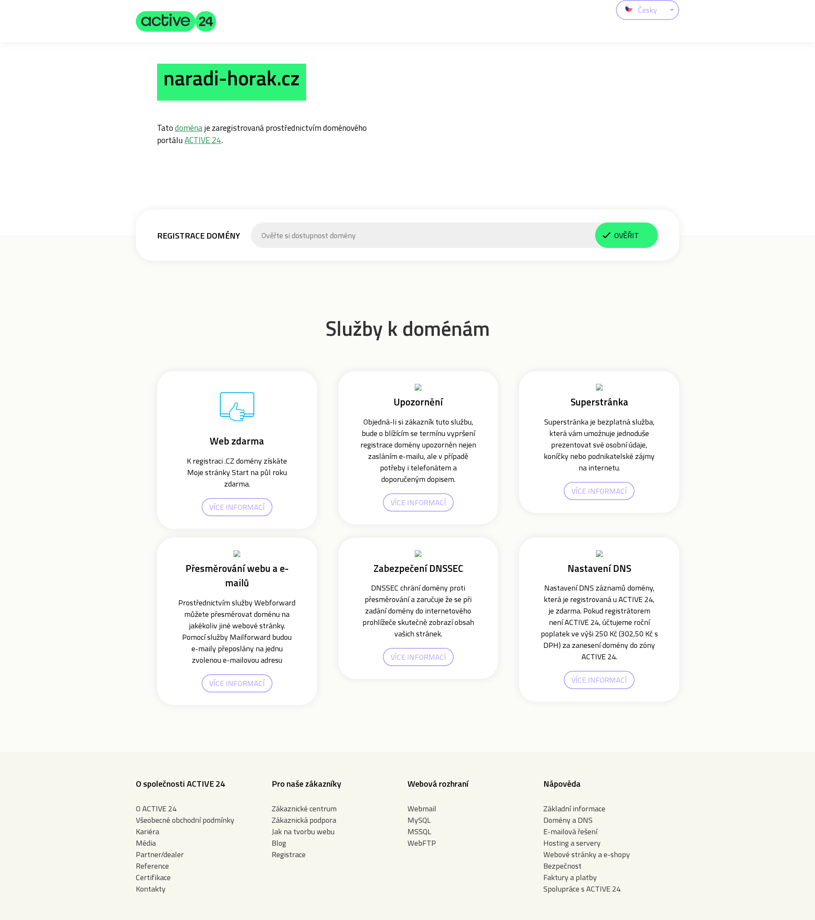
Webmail (422, 808)
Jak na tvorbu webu (303, 831)
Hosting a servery (572, 843)
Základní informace (574, 808)
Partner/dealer (160, 854)
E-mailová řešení (570, 831)
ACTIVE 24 (203, 140)
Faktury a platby (570, 877)
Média (146, 843)
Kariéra (147, 831)
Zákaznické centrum (304, 808)
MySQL (419, 820)
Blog (279, 843)
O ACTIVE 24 (156, 808)
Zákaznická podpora (304, 820)
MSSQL (419, 831)
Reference (152, 866)
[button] (176, 21)
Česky (647, 10)
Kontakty (151, 889)
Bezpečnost (562, 866)
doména (188, 127)
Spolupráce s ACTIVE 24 (582, 889)
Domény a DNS (568, 820)
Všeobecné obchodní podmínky (185, 820)
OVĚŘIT (626, 235)
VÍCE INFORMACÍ (237, 507)
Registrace (289, 854)
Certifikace (153, 877)
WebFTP (422, 843)
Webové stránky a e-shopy (586, 854)
